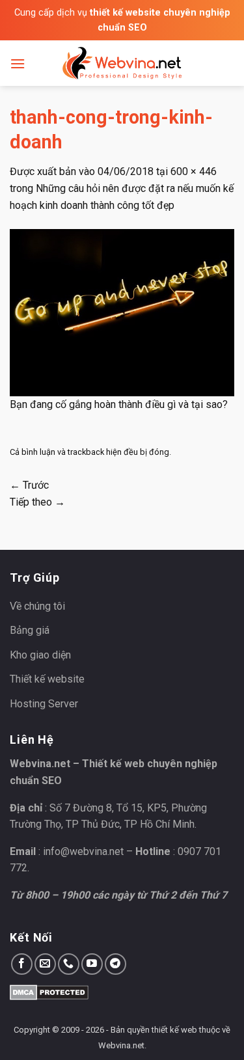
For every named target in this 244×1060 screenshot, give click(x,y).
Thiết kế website (47, 679)
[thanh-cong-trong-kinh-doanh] (122, 312)
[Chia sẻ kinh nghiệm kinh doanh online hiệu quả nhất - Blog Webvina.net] (122, 63)
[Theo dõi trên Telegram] (115, 964)
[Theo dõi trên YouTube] (92, 964)
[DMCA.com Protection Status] (49, 992)
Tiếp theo (37, 502)
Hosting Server (44, 704)
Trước (29, 485)
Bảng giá (29, 630)
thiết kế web (174, 1030)
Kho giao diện (40, 655)
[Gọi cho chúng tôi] (68, 964)
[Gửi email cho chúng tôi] (45, 964)
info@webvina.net (83, 851)
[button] (17, 63)
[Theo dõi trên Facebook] (22, 964)
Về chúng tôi (37, 606)
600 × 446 (193, 171)
